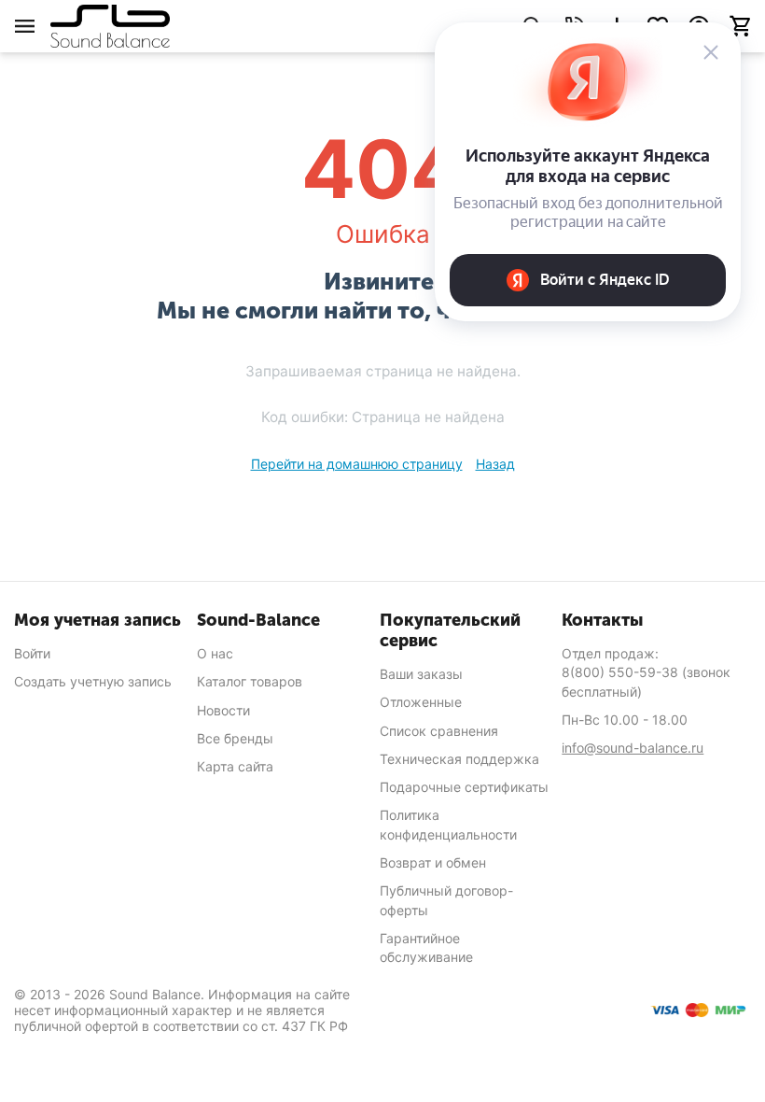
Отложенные (421, 702)
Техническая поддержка (459, 759)
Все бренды (235, 738)
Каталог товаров (249, 681)
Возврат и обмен (433, 862)
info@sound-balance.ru (632, 748)
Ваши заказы (421, 674)
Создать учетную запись (93, 681)
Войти (32, 653)
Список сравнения (439, 731)
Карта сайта (235, 766)
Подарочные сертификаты (464, 787)
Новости (223, 710)
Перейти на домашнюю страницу (357, 464)
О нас (215, 653)
